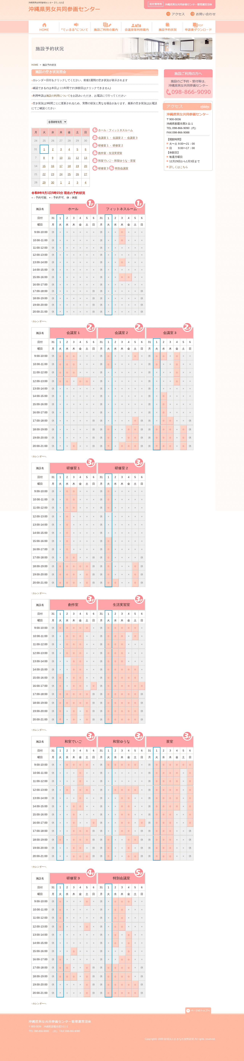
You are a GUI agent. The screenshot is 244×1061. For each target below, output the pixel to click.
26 (77, 174)
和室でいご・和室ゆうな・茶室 (117, 160)
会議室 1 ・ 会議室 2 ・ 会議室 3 (117, 137)
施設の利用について (58, 95)
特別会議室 (121, 168)
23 (52, 174)
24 (61, 174)
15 (44, 166)
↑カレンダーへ (38, 321)
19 (77, 166)
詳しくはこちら (178, 167)
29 (44, 182)
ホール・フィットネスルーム (115, 130)
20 (85, 166)
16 (52, 166)
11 (69, 157)
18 (69, 166)
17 (61, 166)
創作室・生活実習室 (110, 153)
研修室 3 (103, 168)
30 (52, 182)
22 (44, 174)
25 (69, 174)
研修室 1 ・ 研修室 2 (110, 145)
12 (77, 157)
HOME (34, 65)
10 (61, 157)
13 (85, 157)
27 (85, 174)
